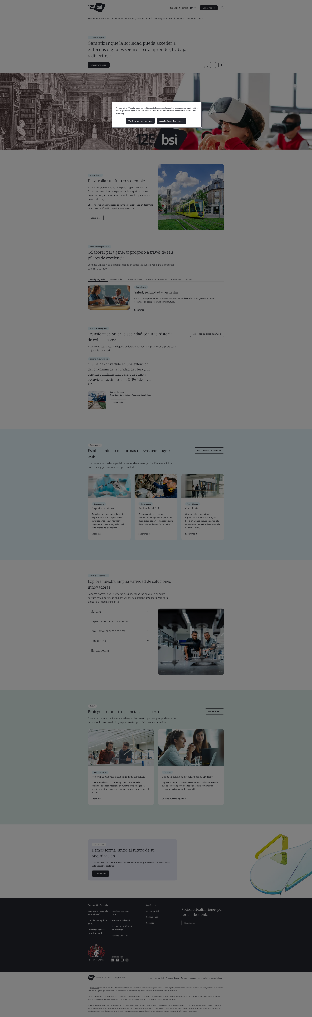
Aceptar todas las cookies (171, 121)
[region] (157, 115)
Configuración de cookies (140, 121)
